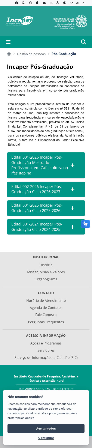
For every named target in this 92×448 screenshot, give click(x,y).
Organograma (46, 279)
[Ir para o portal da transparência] (23, 3)
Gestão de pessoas (31, 54)
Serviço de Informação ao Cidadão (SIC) (46, 357)
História (46, 265)
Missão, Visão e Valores (46, 272)
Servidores (46, 350)
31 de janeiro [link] (69, 126)
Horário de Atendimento (46, 300)
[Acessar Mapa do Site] (51, 3)
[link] (69, 126)
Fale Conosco (46, 314)
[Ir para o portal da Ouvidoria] (30, 3)
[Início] (9, 54)
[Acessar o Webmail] (44, 3)
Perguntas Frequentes (46, 322)
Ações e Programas (46, 343)
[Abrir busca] (84, 42)
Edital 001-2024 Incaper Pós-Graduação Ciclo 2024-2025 (36, 227)
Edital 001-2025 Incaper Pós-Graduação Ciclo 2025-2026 (36, 208)
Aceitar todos (46, 428)
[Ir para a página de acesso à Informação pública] (16, 3)
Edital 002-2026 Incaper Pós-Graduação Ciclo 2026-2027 (36, 189)
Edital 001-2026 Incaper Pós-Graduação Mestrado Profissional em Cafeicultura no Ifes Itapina (39, 165)
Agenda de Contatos (46, 307)
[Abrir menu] (8, 42)
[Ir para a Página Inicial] (19, 20)
